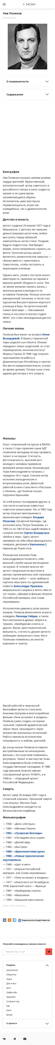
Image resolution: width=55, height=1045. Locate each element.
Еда (8, 1005)
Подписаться (48, 951)
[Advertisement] (27, 139)
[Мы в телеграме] (14, 1038)
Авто (8, 988)
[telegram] (14, 920)
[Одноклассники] (9, 920)
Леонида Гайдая (27, 616)
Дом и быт (11, 983)
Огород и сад (12, 1001)
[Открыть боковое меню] (4, 4)
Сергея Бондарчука (36, 532)
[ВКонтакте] (4, 920)
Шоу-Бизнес (12, 970)
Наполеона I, (38, 544)
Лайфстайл (11, 992)
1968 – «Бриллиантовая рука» (25, 851)
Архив (9, 1014)
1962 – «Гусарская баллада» (24, 833)
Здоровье (11, 996)
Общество (11, 974)
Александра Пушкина (28, 586)
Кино (8, 1010)
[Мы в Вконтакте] (4, 1038)
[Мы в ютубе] (24, 1038)
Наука (9, 979)
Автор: (14, 906)
